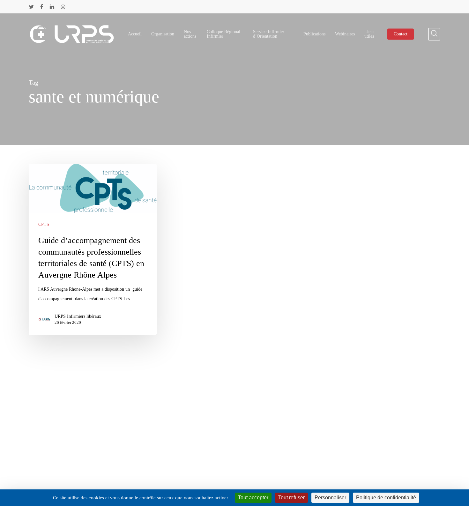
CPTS (43, 224)
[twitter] (31, 6)
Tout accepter (253, 497)
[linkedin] (52, 6)
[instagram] (63, 6)
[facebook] (41, 6)
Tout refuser (291, 497)
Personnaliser (330, 497)
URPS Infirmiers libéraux (78, 316)
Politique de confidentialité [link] (386, 497)
